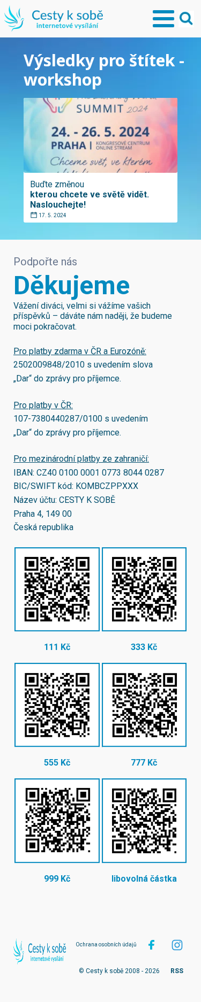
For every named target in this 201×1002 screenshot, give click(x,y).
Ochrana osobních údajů (106, 944)
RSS (176, 971)
